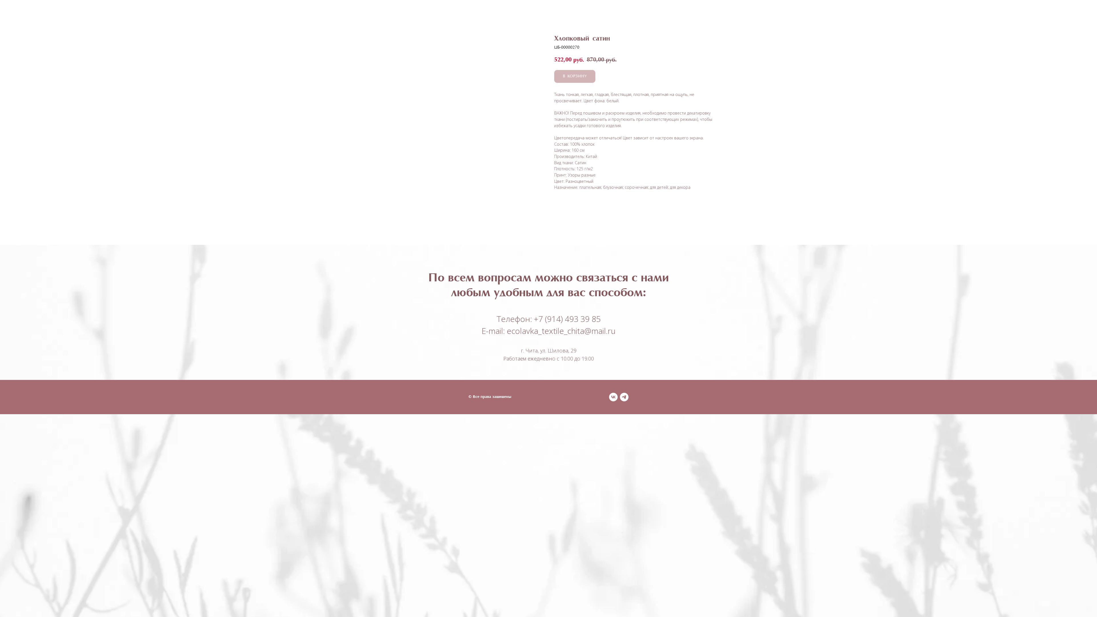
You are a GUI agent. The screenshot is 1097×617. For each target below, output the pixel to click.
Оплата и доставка (592, 14)
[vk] (613, 397)
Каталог (486, 14)
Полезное (521, 14)
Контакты (639, 14)
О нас (550, 14)
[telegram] (624, 397)
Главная (455, 14)
